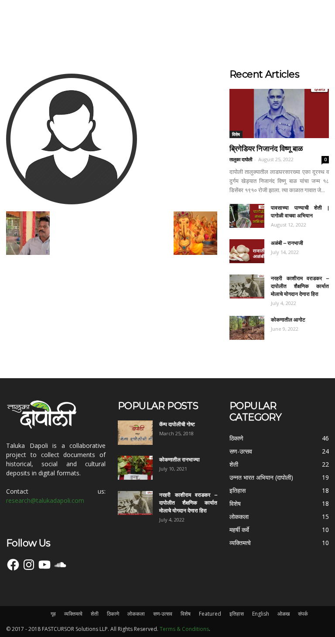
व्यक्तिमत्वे (73, 613)
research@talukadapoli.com (45, 500)
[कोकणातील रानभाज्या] (135, 468)
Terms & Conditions (184, 629)
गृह (53, 613)
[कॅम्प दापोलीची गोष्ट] (135, 432)
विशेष (236, 134)
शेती (95, 613)
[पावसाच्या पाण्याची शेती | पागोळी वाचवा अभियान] (246, 216)
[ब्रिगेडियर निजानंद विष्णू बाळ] (279, 113)
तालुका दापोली (240, 159)
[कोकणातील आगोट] (246, 328)
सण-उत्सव (162, 613)
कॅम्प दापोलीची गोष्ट (177, 424)
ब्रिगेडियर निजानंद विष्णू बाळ (266, 148)
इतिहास (236, 613)
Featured (210, 613)
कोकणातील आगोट (288, 319)
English (260, 613)
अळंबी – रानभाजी (287, 243)
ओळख (283, 613)
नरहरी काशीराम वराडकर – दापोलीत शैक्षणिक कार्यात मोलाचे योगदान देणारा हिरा (300, 286)
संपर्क (303, 613)
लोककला (136, 613)
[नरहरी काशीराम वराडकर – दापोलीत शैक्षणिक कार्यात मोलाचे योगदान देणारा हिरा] (246, 286)
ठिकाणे (113, 613)
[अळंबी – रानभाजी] (246, 251)
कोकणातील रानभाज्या (179, 459)
